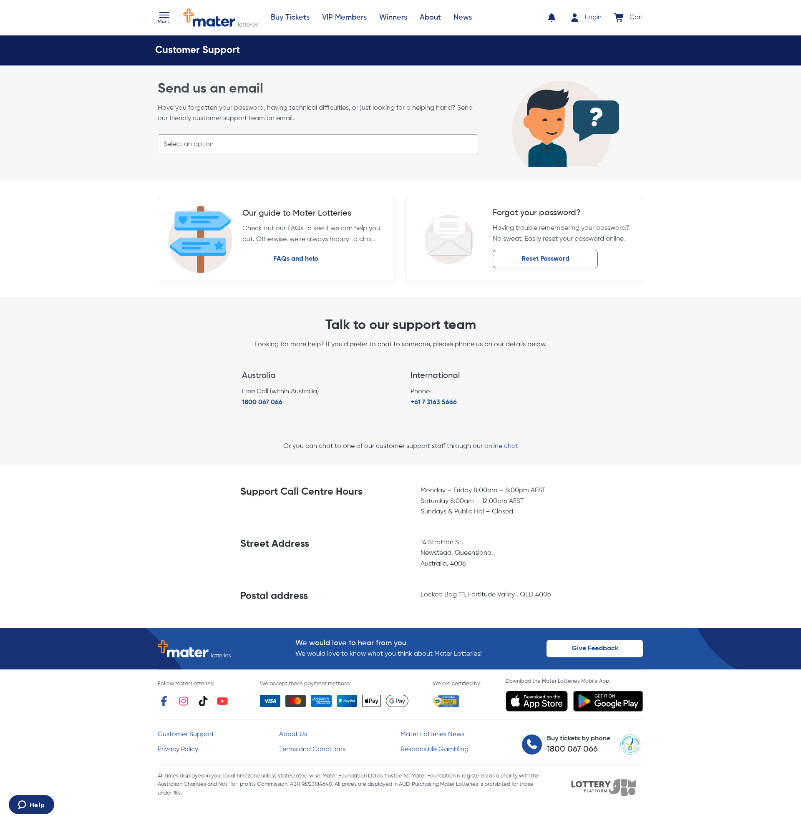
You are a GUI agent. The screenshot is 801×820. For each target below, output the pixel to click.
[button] (164, 19)
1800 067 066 (262, 402)
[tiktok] (203, 701)
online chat (501, 446)
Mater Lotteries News (432, 734)
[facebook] (164, 701)
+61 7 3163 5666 (434, 402)
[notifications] (552, 17)
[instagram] (183, 701)
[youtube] (222, 701)
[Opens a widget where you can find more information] (31, 805)
